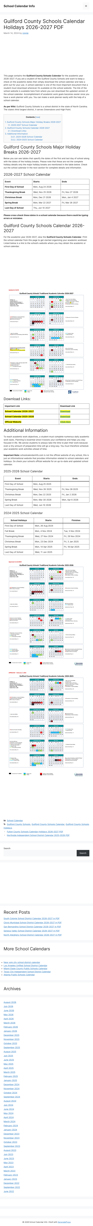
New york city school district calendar (22, 962)
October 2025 (10, 1043)
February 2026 (11, 1027)
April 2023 (9, 1167)
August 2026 (10, 1002)
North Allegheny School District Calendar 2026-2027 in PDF (33, 935)
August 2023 (10, 1150)
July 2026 (8, 1006)
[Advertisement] (46, 56)
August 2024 (10, 1101)
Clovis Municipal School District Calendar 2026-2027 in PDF (33, 922)
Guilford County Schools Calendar (48, 824)
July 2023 (8, 1154)
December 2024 (11, 1084)
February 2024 (11, 1125)
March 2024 (9, 1121)
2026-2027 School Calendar (22, 125)
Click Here (65, 422)
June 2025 (9, 1060)
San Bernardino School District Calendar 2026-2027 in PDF (32, 927)
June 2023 (9, 1158)
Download (65, 411)
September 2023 (12, 1146)
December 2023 (11, 1134)
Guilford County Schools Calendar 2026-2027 (27, 128)
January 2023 (10, 1179)
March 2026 (9, 1023)
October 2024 (10, 1093)
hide (37, 117)
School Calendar (15, 820)
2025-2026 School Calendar (26, 137)
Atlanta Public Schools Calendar (19, 975)
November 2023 (11, 1138)
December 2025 (11, 1035)
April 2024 (9, 1117)
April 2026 (9, 1019)
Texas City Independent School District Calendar (27, 971)
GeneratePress (64, 1222)
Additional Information (16, 134)
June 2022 (9, 1191)
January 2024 (10, 1130)
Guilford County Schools (18, 824)
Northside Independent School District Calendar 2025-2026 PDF (38, 835)
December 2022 (11, 1183)
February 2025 (11, 1076)
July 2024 (8, 1105)
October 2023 (10, 1142)
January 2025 (10, 1080)
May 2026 (8, 1014)
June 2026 (9, 1010)
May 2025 (8, 1064)
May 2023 (8, 1162)
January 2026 (10, 1031)
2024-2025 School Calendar (27, 139)
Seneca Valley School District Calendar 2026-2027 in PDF (32, 931)
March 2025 (9, 1072)
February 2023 (11, 1175)
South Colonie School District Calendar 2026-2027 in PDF (32, 918)
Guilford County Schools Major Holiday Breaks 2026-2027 (33, 122)
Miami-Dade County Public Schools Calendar (25, 968)
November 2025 (11, 1039)
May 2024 (8, 1113)
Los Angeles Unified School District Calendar (25, 965)
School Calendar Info (19, 6)
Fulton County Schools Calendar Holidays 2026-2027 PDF (35, 831)
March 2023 (9, 1171)
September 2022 (12, 1187)
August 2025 (10, 1051)
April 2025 (9, 1068)
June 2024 (9, 1109)
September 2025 (12, 1047)
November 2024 (11, 1088)
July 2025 (8, 1056)
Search (7, 848)
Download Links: (17, 131)
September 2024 (12, 1097)
